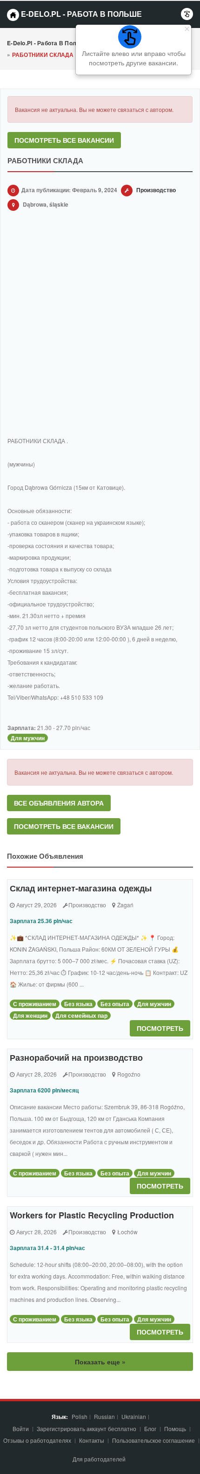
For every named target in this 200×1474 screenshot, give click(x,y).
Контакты (92, 1440)
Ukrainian (133, 1416)
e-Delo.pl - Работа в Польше (80, 13)
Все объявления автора (59, 802)
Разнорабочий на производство (76, 1057)
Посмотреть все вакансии (64, 140)
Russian (104, 1416)
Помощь (175, 1428)
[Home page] (13, 15)
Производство (156, 190)
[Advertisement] (100, 325)
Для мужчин (28, 738)
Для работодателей (100, 1459)
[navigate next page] (187, 14)
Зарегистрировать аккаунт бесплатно (87, 1428)
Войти (21, 1428)
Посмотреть (160, 1028)
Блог (150, 1428)
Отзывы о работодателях (37, 1440)
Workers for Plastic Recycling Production (92, 1215)
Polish (79, 1416)
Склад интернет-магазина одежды (81, 888)
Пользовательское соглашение (154, 1440)
